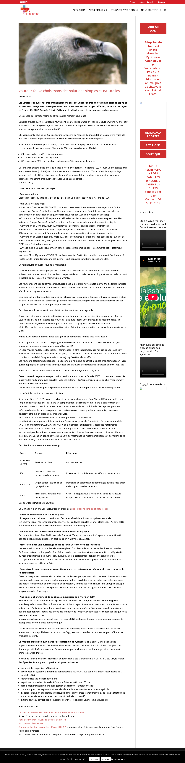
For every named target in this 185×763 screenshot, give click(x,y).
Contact (150, 2)
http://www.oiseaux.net (31, 723)
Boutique (141, 2)
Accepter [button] (94, 759)
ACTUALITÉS (79, 10)
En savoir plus (118, 759)
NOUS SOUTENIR (149, 10)
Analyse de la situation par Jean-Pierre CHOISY (42, 727)
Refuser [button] (105, 759)
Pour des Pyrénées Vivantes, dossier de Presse (42, 719)
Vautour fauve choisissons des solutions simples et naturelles (69, 90)
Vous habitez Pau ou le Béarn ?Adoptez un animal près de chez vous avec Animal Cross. (153, 68)
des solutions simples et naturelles (89, 508)
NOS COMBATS (97, 10)
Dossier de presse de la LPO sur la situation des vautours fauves (51, 712)
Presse (132, 2)
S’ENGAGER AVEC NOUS (123, 10)
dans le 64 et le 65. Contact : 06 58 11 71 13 (153, 184)
